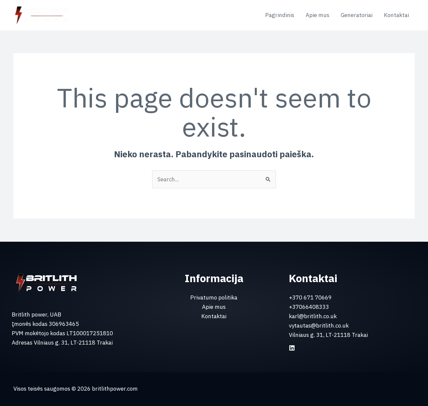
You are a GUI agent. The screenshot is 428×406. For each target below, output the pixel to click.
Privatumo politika (213, 297)
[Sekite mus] (292, 348)
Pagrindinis (279, 15)
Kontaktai (396, 15)
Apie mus (317, 15)
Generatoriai (356, 15)
